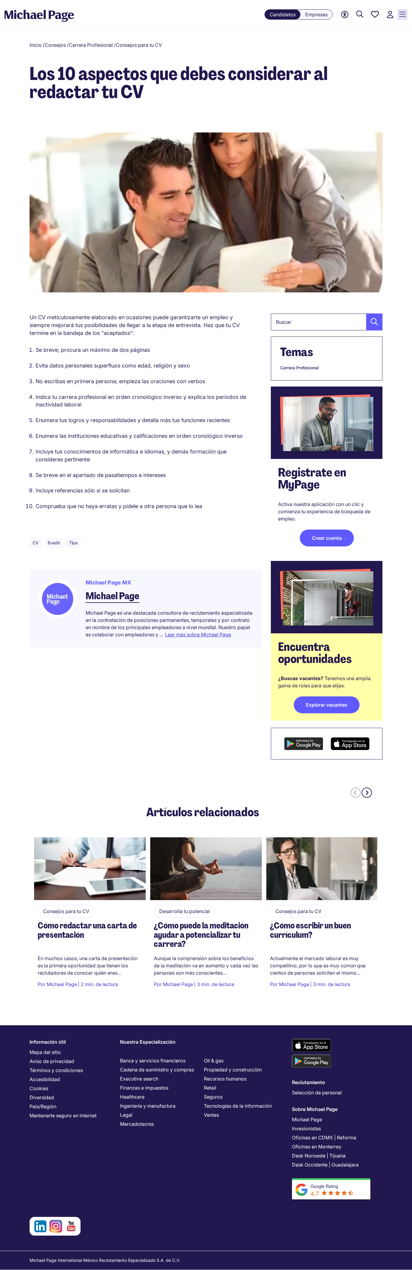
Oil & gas (213, 1061)
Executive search (139, 1079)
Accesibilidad (45, 1079)
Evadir (54, 542)
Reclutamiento (308, 1082)
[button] (372, 322)
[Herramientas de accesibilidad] (344, 14)
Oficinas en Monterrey (316, 1147)
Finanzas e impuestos (144, 1088)
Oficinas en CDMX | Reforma (324, 1138)
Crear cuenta (327, 538)
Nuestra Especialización (148, 1042)
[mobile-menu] (402, 14)
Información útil (48, 1042)
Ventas (211, 1115)
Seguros (213, 1097)
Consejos (55, 45)
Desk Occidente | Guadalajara (325, 1165)
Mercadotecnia (137, 1124)
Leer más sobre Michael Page (198, 635)
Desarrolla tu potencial (184, 911)
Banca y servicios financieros (152, 1061)
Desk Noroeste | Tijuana (319, 1156)
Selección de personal (317, 1093)
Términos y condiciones (56, 1070)
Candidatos (283, 14)
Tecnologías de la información (238, 1106)
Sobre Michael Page (315, 1109)
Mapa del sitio (45, 1052)
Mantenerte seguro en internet (63, 1115)
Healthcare (132, 1097)
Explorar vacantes (326, 705)
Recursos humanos (225, 1079)
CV (36, 542)
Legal (126, 1115)
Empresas (316, 14)
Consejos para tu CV (139, 45)
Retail (210, 1088)
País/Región (43, 1106)
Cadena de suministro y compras (157, 1070)
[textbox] (326, 322)
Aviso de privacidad (52, 1061)
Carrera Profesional (91, 45)
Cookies (39, 1088)
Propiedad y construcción (233, 1070)
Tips (73, 542)
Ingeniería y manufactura (148, 1106)
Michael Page (112, 596)
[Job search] (359, 14)
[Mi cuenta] (390, 15)
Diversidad (42, 1097)
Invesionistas (306, 1128)
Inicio (36, 45)
